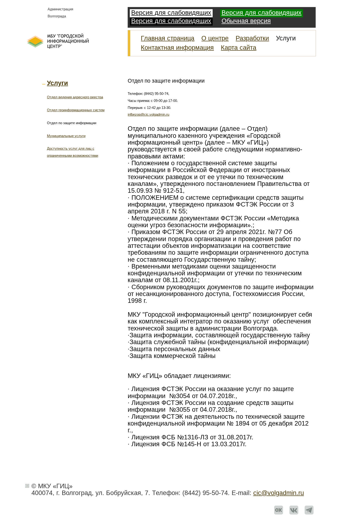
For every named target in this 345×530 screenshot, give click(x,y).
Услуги (57, 83)
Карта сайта (238, 47)
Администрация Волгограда (60, 12)
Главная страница (167, 38)
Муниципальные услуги (66, 136)
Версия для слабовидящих (171, 12)
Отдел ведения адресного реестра (75, 97)
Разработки (252, 38)
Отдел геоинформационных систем (75, 110)
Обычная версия (246, 20)
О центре (215, 38)
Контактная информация (177, 47)
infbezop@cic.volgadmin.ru (148, 114)
